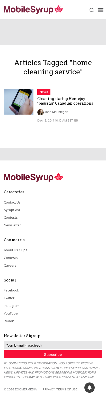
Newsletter (12, 225)
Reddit (9, 321)
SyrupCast (12, 209)
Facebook (11, 290)
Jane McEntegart (56, 112)
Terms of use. (67, 389)
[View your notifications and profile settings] (89, 387)
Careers (10, 265)
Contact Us (12, 202)
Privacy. (49, 389)
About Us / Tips (15, 250)
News (44, 92)
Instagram (12, 305)
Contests (11, 217)
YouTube (11, 313)
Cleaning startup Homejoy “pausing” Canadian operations (65, 101)
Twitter (9, 298)
